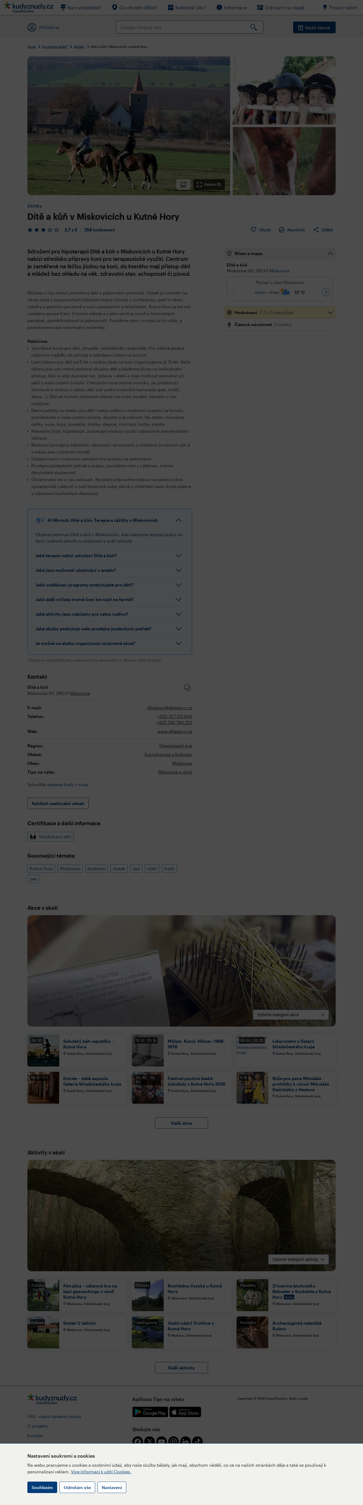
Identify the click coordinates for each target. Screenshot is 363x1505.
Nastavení (112, 1487)
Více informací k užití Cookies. (101, 1471)
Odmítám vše (77, 1487)
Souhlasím (42, 1487)
